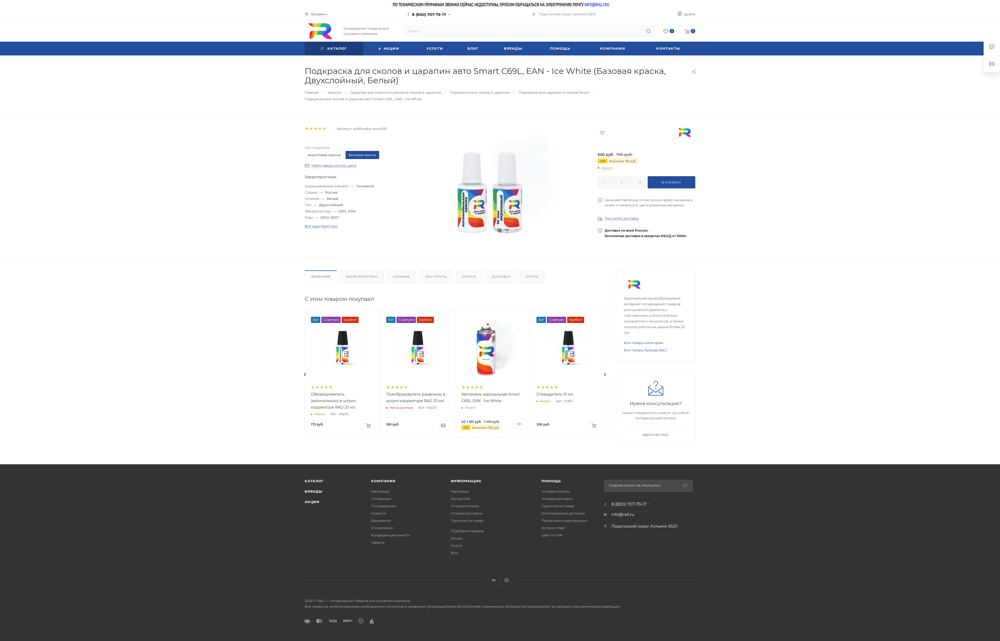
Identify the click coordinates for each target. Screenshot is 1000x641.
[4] (319, 128)
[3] (315, 128)
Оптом (532, 276)
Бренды (313, 491)
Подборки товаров (467, 531)
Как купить (436, 276)
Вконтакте (493, 580)
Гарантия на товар (467, 520)
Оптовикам (381, 499)
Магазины (380, 491)
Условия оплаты (465, 506)
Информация (466, 481)
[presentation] (305, 374)
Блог (455, 553)
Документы (381, 520)
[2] (311, 128)
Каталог (314, 481)
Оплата (469, 276)
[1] (306, 128)
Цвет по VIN (551, 535)
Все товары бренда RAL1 (645, 350)
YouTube (506, 580)
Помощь (551, 481)
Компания (383, 481)
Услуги (457, 545)
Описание (320, 276)
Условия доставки (466, 513)
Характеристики (361, 276)
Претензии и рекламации (564, 520)
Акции (312, 502)
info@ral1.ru (622, 514)
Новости (378, 513)
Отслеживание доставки (563, 513)
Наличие (401, 276)
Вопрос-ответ (553, 528)
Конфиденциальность (390, 535)
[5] (324, 128)
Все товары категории (643, 343)
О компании (382, 528)
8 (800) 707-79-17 (429, 14)
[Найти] (648, 31)
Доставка (501, 276)
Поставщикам (383, 506)
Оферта (378, 542)
